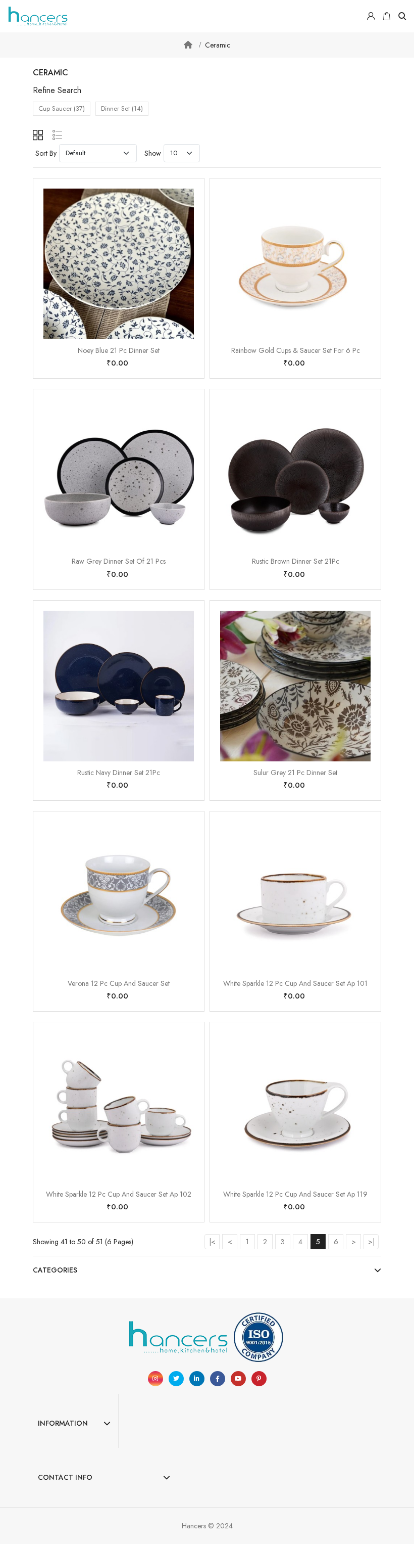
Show (152, 153)
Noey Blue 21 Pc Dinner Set (119, 350)
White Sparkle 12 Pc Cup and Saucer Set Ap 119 (295, 1194)
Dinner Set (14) (122, 108)
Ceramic (217, 45)
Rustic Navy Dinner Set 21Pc (118, 772)
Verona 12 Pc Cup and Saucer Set (119, 983)
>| (371, 1242)
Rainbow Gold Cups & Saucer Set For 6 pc (295, 350)
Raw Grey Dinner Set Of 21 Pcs (119, 561)
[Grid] (38, 135)
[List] (58, 135)
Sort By (46, 153)
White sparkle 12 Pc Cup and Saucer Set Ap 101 (295, 983)
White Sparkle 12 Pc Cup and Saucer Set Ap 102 (118, 1194)
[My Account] (371, 16)
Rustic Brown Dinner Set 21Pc (295, 561)
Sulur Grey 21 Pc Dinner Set (295, 772)
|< (212, 1242)
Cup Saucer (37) (61, 108)
